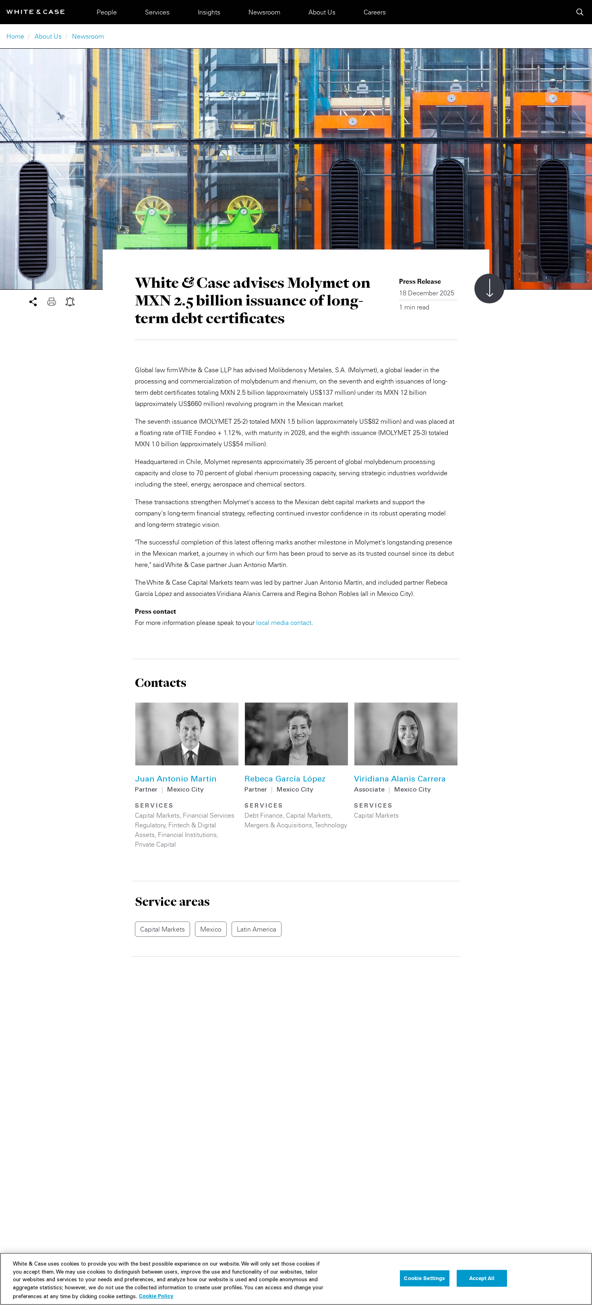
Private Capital (155, 844)
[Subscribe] (70, 301)
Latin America (256, 929)
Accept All (482, 1278)
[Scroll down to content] (489, 288)
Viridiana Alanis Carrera (400, 780)
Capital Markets (157, 815)
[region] (296, 1279)
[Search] (580, 12)
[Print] (56, 301)
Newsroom (264, 12)
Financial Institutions (187, 835)
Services (157, 12)
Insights (209, 12)
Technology (331, 825)
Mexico (210, 929)
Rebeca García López (284, 780)
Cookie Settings (424, 1278)
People (107, 12)
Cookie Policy (156, 1296)
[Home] (35, 12)
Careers (375, 12)
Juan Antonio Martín (176, 780)
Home (15, 36)
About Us (321, 12)
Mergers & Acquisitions (278, 825)
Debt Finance (263, 815)
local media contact (283, 622)
